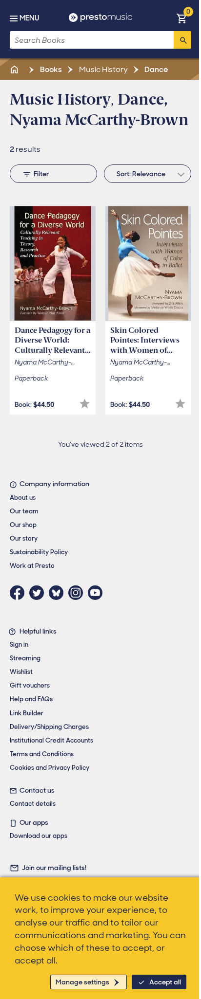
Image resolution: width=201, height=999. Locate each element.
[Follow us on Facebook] (19, 592)
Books (50, 69)
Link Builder (26, 713)
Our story (24, 538)
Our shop (23, 525)
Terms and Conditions (42, 754)
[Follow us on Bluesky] (58, 592)
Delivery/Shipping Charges (49, 727)
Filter (41, 173)
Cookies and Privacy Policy (49, 767)
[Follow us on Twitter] (39, 592)
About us (23, 497)
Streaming (25, 658)
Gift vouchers (30, 685)
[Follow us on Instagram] (78, 592)
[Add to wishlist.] (85, 404)
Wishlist (21, 672)
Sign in (19, 644)
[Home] (15, 69)
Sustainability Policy (39, 552)
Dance (155, 69)
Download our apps (38, 836)
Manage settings (82, 982)
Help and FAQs (31, 699)
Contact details (33, 803)
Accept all (165, 982)
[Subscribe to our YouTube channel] (97, 592)
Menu (29, 18)
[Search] (182, 40)
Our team (24, 511)
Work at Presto (32, 566)
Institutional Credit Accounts (51, 740)
